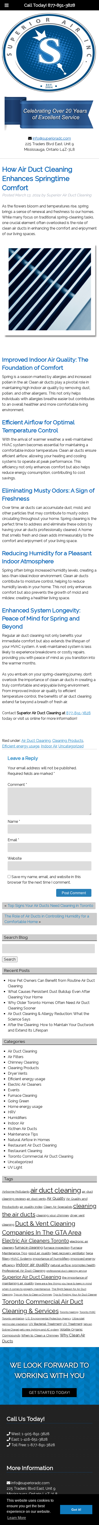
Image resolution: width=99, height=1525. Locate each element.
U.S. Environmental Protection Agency (48, 1318)
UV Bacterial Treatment (45, 1324)
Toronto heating (69, 1312)
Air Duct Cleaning (36, 740)
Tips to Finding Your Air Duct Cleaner (75, 1294)
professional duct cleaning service (66, 1270)
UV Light (15, 1167)
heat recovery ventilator (68, 1253)
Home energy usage (25, 1106)
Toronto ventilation (13, 1318)
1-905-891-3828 (36, 1434)
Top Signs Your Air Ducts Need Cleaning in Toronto (50, 905)
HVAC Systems (21, 1258)
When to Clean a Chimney (40, 1335)
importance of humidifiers (51, 1258)
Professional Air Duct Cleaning (23, 1270)
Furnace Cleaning (22, 1095)
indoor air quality (33, 1264)
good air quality (39, 1253)
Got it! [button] (76, 1509)
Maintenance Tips (23, 1134)
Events (14, 1090)
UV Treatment (72, 1324)
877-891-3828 (78, 713)
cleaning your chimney (52, 1215)
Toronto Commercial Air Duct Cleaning (40, 1156)
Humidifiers (17, 1117)
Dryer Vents (17, 1073)
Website (15, 858)
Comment (17, 784)
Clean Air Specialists (58, 1207)
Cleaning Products (67, 740)
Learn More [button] (16, 1518)
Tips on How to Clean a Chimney (33, 1294)
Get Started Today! (49, 1392)
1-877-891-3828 (41, 1445)
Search (10, 959)
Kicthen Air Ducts (22, 1129)
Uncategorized (71, 746)
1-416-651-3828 (34, 1439)
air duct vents (36, 1199)
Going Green (18, 1101)
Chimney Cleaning (23, 1062)
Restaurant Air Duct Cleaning (32, 1145)
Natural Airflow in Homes (29, 1140)
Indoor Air (49, 746)
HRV (12, 1112)
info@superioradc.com (52, 138)
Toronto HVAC (87, 1312)
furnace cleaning (29, 1247)
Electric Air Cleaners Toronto (35, 1241)
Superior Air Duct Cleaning (31, 1277)
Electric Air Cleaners (24, 1084)
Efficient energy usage (20, 746)
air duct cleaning (55, 1190)
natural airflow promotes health (72, 1265)
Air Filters (15, 1057)
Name (14, 821)
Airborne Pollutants (15, 1191)
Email (13, 840)
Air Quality (56, 1198)
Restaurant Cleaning (25, 1151)
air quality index (31, 1207)
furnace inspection (57, 1247)
